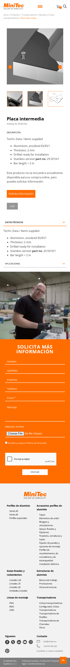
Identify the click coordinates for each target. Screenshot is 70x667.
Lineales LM (15, 580)
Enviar (35, 472)
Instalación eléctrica (49, 564)
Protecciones (45, 583)
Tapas (42, 514)
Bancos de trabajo (48, 580)
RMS (11, 606)
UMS (11, 609)
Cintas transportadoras (50, 603)
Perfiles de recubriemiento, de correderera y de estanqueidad (48, 555)
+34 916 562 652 (50, 646)
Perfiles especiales (18, 518)
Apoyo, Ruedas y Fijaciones (47, 530)
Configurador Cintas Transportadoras (49, 608)
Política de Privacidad (36, 443)
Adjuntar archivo (14, 426)
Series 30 (13, 510)
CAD (12, 206)
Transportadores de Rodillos (49, 615)
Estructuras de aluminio (45, 572)
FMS (11, 603)
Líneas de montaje (17, 597)
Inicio (5, 14)
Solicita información (21, 194)
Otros (42, 627)
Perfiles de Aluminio (18, 505)
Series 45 (13, 514)
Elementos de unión (49, 518)
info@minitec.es (49, 641)
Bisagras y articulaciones (46, 523)
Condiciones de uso (36, 663)
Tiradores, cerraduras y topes (50, 537)
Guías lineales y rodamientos (15, 572)
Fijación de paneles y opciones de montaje (49, 544)
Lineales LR (14, 583)
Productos (15, 14)
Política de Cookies (30, 661)
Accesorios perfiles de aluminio (49, 507)
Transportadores (29, 14)
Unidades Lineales (18, 590)
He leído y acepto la (27, 443)
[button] (10, 67)
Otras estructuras (48, 587)
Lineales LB (14, 587)
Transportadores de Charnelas (49, 622)
